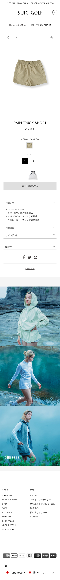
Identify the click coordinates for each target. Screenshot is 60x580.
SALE (4, 504)
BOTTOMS (7, 512)
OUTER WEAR (9, 525)
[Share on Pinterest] (35, 258)
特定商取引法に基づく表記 (42, 504)
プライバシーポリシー (40, 499)
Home (12, 25)
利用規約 (34, 508)
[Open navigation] (6, 12)
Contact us (30, 268)
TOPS (4, 508)
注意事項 (9, 246)
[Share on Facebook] (24, 258)
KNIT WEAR (8, 520)
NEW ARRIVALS (10, 499)
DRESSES (6, 516)
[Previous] (8, 37)
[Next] (16, 37)
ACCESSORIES (9, 529)
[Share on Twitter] (30, 258)
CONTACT (35, 516)
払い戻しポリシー (38, 512)
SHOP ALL (23, 25)
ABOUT (33, 495)
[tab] (30, 202)
